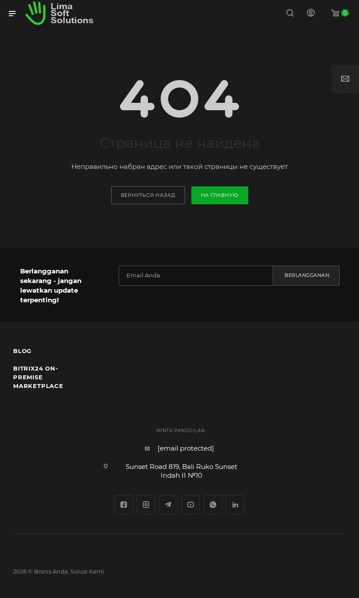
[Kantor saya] (311, 14)
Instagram (146, 504)
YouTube (190, 504)
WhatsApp (213, 504)
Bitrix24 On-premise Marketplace (38, 377)
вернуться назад (148, 195)
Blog (22, 350)
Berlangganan (307, 275)
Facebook (123, 504)
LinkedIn (235, 504)
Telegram (168, 504)
